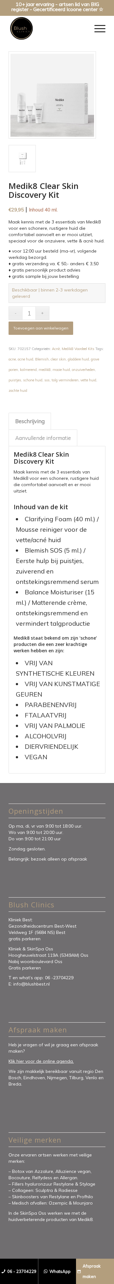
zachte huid (18, 390)
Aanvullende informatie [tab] (43, 438)
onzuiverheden (83, 369)
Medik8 (85, 1219)
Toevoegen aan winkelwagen (40, 328)
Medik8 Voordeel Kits (78, 349)
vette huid (88, 380)
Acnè (56, 349)
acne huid (25, 359)
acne (12, 359)
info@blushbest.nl (31, 984)
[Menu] (96, 28)
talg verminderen (65, 380)
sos (47, 380)
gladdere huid (78, 359)
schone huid (32, 380)
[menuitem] (96, 28)
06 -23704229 (60, 977)
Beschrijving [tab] (30, 421)
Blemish (42, 359)
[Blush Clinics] (47, 28)
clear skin (58, 359)
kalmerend (28, 369)
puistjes (15, 380)
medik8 (45, 369)
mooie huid (61, 369)
